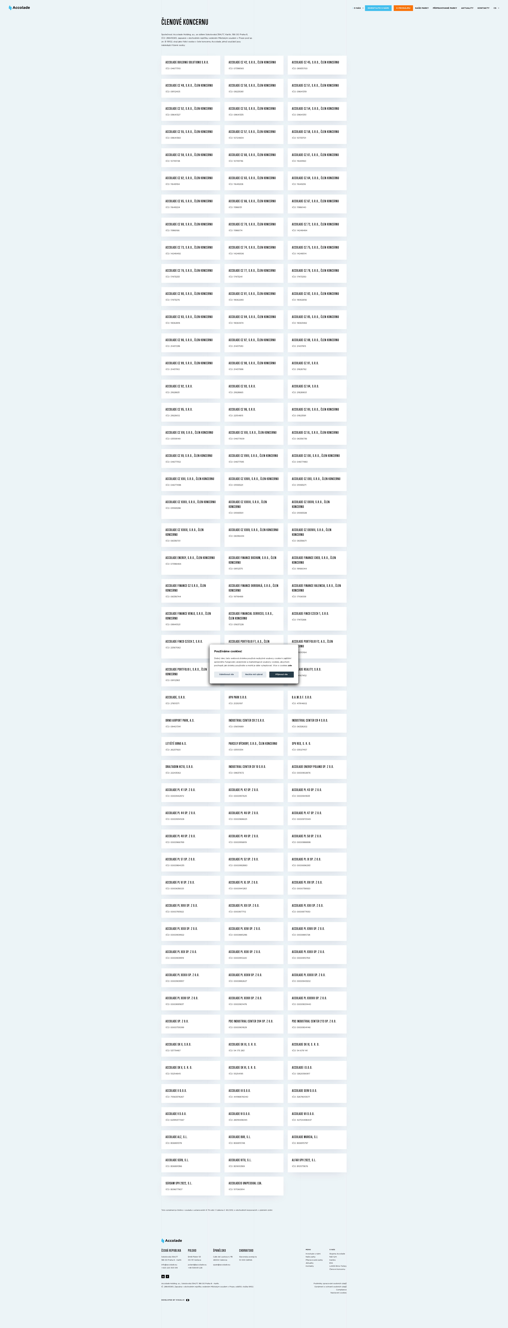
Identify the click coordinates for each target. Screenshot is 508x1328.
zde (290, 666)
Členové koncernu (337, 1269)
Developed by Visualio (173, 1300)
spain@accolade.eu (221, 1265)
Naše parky (422, 8)
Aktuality (467, 8)
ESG (331, 1263)
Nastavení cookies (339, 1293)
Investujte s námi (378, 8)
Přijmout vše (281, 674)
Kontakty (483, 8)
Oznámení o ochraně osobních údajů (330, 1287)
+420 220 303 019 (169, 1268)
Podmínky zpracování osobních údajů (330, 1283)
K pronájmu (403, 8)
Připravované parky (445, 8)
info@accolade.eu (169, 1265)
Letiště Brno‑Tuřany (338, 1266)
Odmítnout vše (226, 674)
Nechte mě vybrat (254, 674)
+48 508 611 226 (195, 1268)
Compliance (341, 1290)
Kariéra (332, 1260)
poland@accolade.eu (197, 1265)
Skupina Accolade (337, 1254)
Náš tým (333, 1257)
